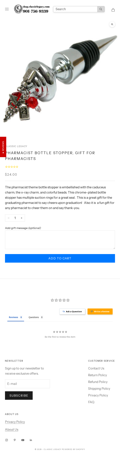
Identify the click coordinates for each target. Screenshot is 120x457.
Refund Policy (98, 382)
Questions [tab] (34, 317)
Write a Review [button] (101, 311)
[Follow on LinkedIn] (30, 440)
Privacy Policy (98, 395)
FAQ (91, 402)
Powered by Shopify (73, 449)
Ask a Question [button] (74, 311)
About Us (11, 429)
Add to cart (60, 258)
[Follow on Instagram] (6, 440)
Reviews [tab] (13, 317)
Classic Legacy (16, 146)
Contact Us (96, 368)
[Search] (101, 9)
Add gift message (23, 228)
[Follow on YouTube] (22, 440)
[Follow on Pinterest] (14, 440)
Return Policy (97, 375)
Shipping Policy (99, 389)
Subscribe (19, 395)
